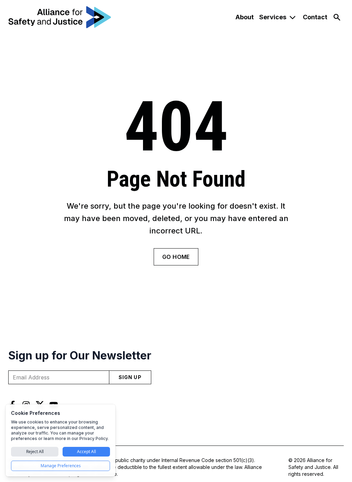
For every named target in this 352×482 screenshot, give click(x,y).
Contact (315, 17)
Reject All (35, 451)
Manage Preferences (61, 466)
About (244, 17)
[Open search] (337, 17)
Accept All (86, 451)
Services (272, 17)
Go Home (176, 256)
